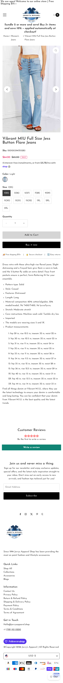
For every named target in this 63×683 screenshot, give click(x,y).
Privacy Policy (11, 595)
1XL (39, 201)
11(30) (7, 201)
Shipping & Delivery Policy (17, 602)
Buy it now (31, 245)
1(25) (6, 193)
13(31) (18, 201)
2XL (48, 201)
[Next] (56, 89)
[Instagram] (26, 514)
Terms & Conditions (13, 609)
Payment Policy (11, 605)
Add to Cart (31, 235)
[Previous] (7, 89)
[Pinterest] (37, 514)
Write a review (31, 447)
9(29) (47, 193)
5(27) (27, 193)
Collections (9, 572)
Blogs (6, 579)
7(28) (37, 193)
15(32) (29, 201)
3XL (6, 208)
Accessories (9, 576)
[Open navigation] (5, 15)
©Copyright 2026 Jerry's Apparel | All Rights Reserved (31, 647)
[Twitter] (31, 514)
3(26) (16, 193)
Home (6, 36)
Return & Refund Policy (15, 598)
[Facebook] (20, 514)
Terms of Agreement (14, 613)
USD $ (32, 656)
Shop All (8, 569)
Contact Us (9, 591)
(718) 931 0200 (13, 630)
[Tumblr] (42, 514)
